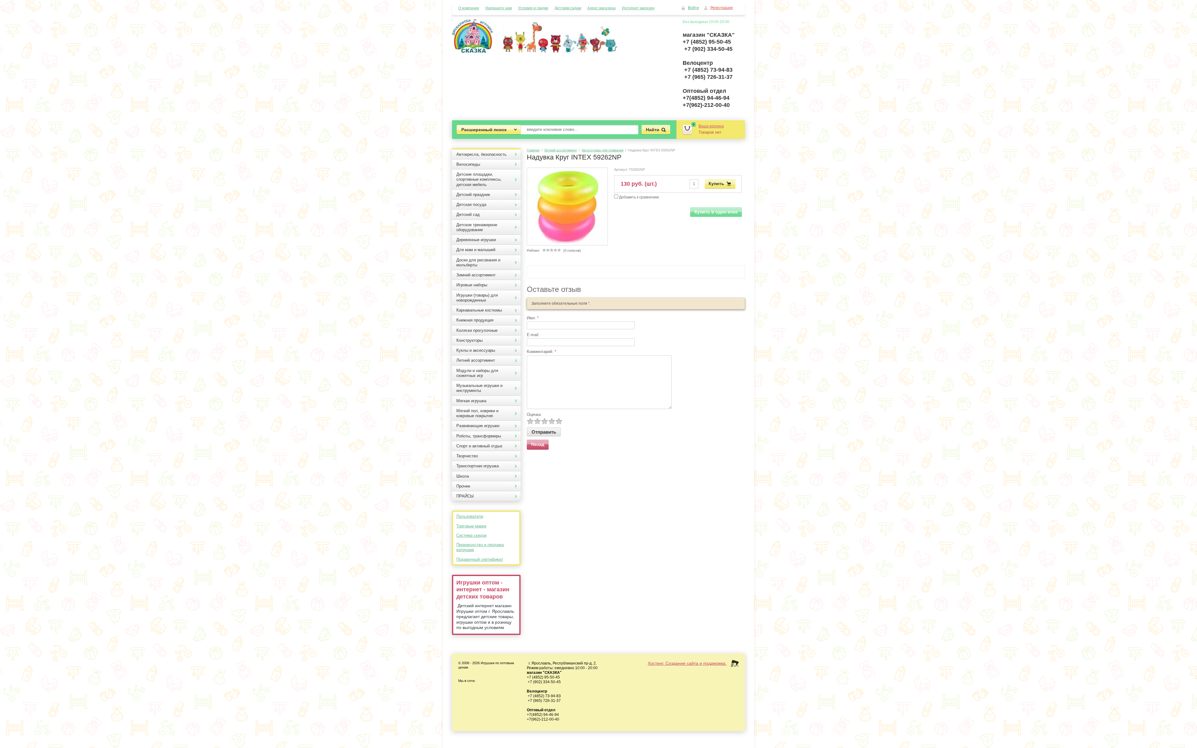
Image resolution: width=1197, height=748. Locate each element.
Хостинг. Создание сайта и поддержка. (687, 663)
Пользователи (469, 516)
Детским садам (568, 8)
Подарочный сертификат (479, 559)
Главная (533, 150)
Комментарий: (541, 351)
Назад (537, 444)
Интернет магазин (638, 8)
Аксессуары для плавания (602, 150)
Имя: (533, 318)
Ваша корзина (711, 126)
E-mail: (533, 334)
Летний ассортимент (560, 150)
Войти (693, 8)
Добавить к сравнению (638, 197)
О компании (468, 8)
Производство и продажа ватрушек (480, 547)
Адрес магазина (601, 8)
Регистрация (721, 8)
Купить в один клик (716, 211)
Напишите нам (498, 8)
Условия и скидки (533, 8)
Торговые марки (471, 526)
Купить (716, 183)
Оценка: (534, 414)
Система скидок (471, 535)
